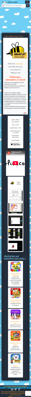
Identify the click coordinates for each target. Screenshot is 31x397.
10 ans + (21, 36)
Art (5, 386)
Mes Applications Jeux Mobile (15, 391)
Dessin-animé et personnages (17, 386)
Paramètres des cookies (24, 393)
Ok (28, 5)
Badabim (15, 366)
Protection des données (15, 394)
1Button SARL (19, 63)
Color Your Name (5, 391)
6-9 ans (16, 36)
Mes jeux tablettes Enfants (10, 2)
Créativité (11, 36)
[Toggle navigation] (27, 2)
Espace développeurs (13, 393)
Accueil (6, 36)
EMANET (10, 396)
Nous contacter (4, 393)
